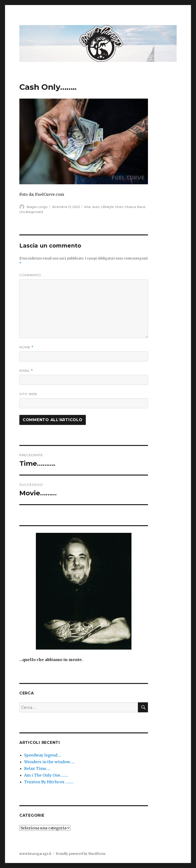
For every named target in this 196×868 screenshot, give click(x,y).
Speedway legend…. (42, 755)
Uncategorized (31, 212)
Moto (119, 207)
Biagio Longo (37, 207)
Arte (87, 207)
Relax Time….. (37, 768)
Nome (26, 347)
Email (26, 371)
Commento (30, 275)
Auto (96, 207)
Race (141, 207)
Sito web (28, 394)
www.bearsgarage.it (35, 854)
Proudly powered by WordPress (80, 854)
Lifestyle (107, 207)
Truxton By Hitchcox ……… (49, 781)
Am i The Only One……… (46, 775)
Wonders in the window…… (49, 761)
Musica (130, 207)
